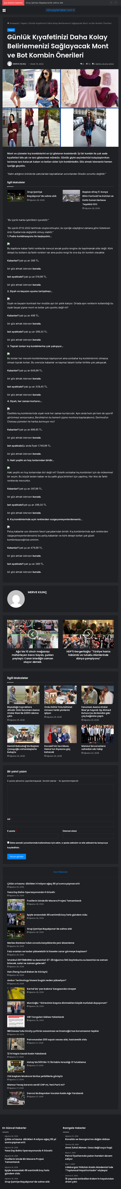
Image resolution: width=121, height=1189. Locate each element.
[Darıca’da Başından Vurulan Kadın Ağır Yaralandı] (16, 1098)
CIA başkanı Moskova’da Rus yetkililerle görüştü (35, 1076)
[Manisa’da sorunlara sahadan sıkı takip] (97, 734)
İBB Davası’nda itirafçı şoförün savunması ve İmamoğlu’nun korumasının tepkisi (53, 1031)
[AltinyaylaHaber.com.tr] (60, 10)
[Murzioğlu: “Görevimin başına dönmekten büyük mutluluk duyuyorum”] (16, 1007)
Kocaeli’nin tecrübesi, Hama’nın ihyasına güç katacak (57, 749)
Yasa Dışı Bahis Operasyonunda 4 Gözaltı (31, 892)
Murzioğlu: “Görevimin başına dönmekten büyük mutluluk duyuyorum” (67, 1002)
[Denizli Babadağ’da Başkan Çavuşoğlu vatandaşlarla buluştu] (23, 734)
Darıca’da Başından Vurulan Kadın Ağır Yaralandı (55, 1093)
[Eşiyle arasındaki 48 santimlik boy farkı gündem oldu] (16, 919)
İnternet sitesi (70, 831)
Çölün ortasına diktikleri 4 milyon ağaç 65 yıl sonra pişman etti (43, 883)
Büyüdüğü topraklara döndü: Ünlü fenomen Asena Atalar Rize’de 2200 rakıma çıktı (23, 711)
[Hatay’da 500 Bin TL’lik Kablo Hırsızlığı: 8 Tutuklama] (16, 1066)
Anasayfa (14, 23)
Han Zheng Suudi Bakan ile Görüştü (27, 971)
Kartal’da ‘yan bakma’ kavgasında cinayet (51, 988)
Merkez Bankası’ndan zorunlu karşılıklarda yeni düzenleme (40, 942)
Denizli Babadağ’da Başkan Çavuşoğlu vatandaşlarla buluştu (23, 749)
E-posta (12, 831)
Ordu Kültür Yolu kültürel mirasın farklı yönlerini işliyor (58, 710)
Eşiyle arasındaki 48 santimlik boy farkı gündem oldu (57, 914)
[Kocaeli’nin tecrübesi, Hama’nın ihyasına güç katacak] (60, 734)
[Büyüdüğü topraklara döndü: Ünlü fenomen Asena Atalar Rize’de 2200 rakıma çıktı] (23, 695)
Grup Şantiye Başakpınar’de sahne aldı (49, 928)
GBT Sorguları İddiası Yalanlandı (45, 1017)
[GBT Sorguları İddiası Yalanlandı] (16, 1021)
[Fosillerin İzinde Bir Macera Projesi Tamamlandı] (16, 905)
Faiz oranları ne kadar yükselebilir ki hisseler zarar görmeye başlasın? (47, 951)
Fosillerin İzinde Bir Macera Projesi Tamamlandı (54, 900)
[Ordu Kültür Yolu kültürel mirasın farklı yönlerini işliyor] (60, 695)
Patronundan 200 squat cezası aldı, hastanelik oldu (57, 1039)
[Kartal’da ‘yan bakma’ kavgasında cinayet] (16, 993)
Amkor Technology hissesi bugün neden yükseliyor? (36, 980)
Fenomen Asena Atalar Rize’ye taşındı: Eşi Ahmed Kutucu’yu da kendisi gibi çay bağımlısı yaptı (96, 711)
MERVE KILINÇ (19, 64)
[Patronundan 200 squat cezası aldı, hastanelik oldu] (16, 1044)
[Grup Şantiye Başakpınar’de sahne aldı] (16, 196)
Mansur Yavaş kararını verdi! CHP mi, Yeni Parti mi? (36, 1084)
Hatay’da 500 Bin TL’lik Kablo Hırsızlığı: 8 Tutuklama (56, 1062)
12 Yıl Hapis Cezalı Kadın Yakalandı (26, 1053)
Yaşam (23, 23)
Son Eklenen (61, 871)
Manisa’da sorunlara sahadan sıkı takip (93, 747)
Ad (9, 819)
